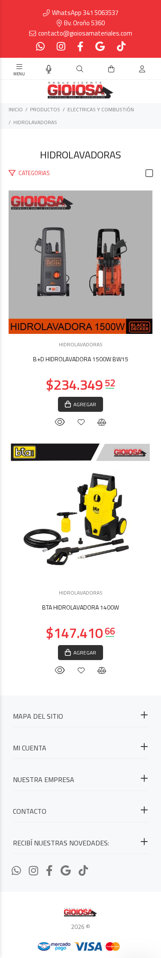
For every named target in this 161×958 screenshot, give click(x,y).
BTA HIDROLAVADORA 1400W (80, 607)
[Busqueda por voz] (48, 69)
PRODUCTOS (45, 109)
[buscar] (134, 69)
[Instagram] (61, 46)
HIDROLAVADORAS (35, 122)
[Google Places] (100, 46)
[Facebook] (80, 46)
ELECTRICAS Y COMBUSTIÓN (100, 109)
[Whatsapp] (41, 46)
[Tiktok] (120, 46)
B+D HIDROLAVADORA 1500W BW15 (80, 358)
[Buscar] (80, 69)
